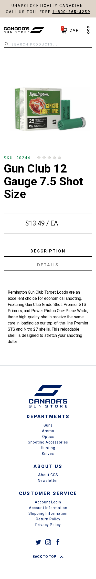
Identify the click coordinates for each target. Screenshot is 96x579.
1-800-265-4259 (71, 12)
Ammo (48, 431)
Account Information (48, 508)
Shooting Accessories (48, 442)
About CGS (48, 475)
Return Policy (48, 519)
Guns (48, 425)
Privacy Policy (48, 525)
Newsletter (48, 480)
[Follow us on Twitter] (38, 541)
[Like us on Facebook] (58, 541)
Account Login (48, 502)
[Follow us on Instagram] (48, 541)
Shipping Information (48, 513)
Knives (48, 453)
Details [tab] (48, 265)
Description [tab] (48, 251)
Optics (48, 437)
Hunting (48, 448)
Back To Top (45, 557)
